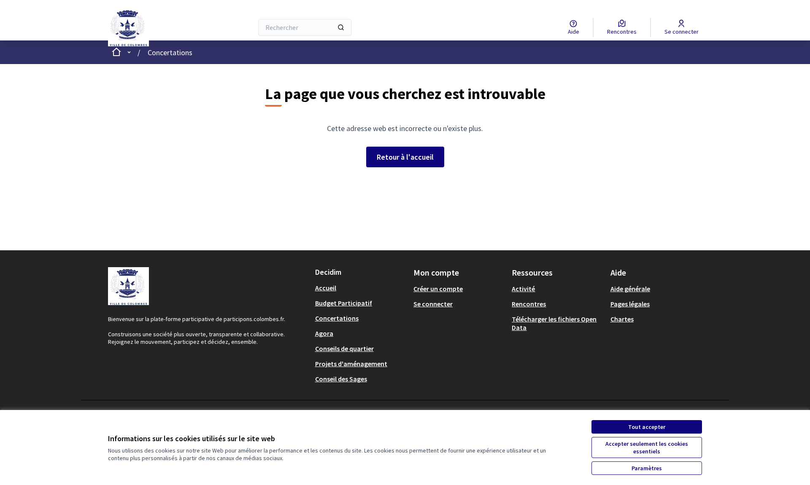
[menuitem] (361, 288)
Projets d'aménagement (351, 363)
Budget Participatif (343, 303)
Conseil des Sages (341, 379)
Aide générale (630, 288)
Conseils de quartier (344, 348)
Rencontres (529, 304)
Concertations (170, 52)
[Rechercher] (341, 27)
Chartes (622, 319)
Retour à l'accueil (405, 157)
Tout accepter (646, 427)
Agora (324, 333)
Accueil (325, 288)
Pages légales (630, 304)
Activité (523, 288)
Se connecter (433, 304)
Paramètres (647, 468)
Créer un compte (438, 288)
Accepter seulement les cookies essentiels (646, 447)
